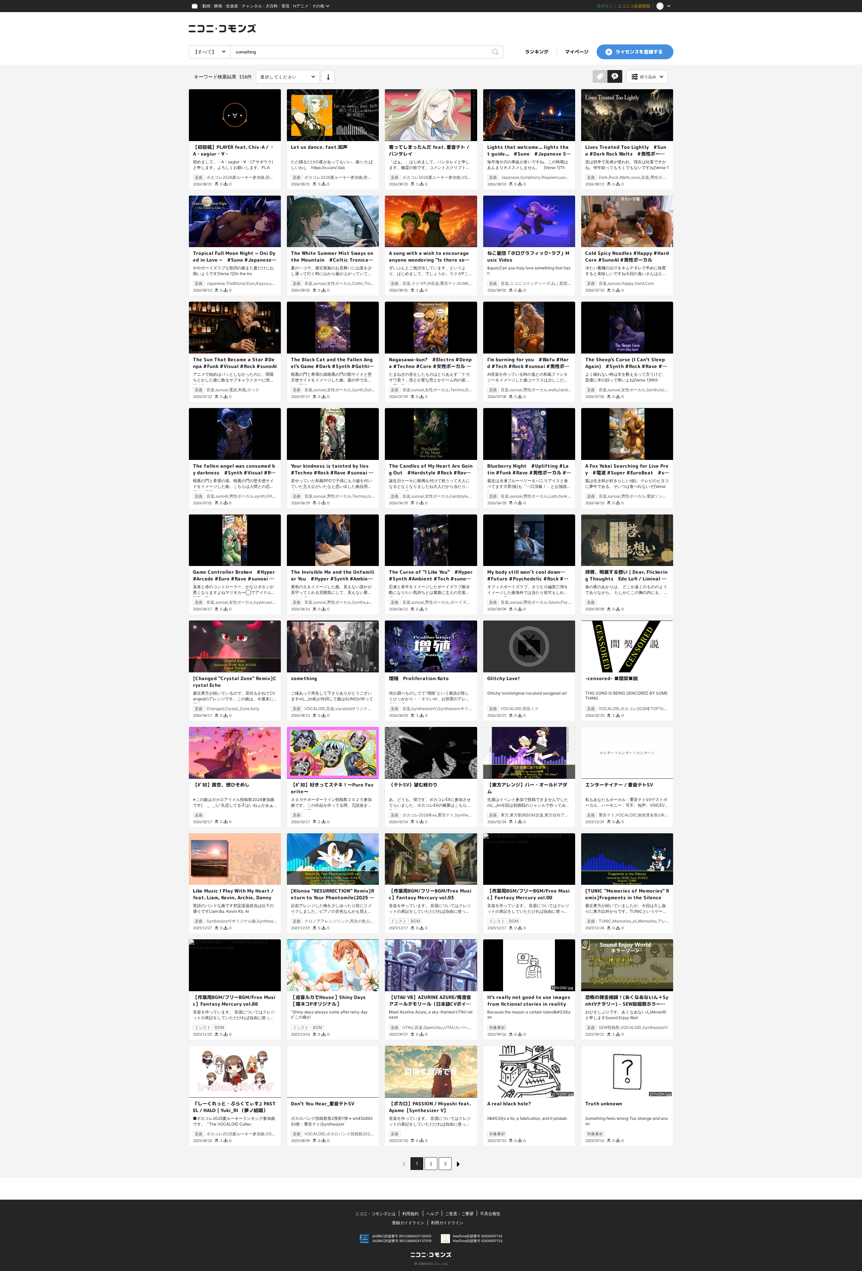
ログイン (605, 5)
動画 (206, 5)
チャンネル (252, 5)
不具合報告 (490, 1213)
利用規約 (410, 1213)
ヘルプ (432, 1213)
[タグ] (600, 76)
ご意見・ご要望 (459, 1213)
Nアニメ (300, 5)
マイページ (577, 51)
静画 (218, 5)
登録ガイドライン (408, 1222)
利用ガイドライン (447, 1222)
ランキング (537, 51)
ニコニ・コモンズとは (375, 1213)
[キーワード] (614, 76)
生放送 (232, 5)
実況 (285, 5)
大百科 (272, 5)
